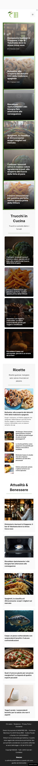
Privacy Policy (26, 724)
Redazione (17, 724)
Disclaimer (19, 726)
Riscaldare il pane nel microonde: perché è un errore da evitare (18, 353)
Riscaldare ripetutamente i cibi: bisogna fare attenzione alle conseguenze (17, 109)
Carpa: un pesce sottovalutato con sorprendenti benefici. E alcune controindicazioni (18, 638)
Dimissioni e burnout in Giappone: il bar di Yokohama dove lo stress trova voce (18, 41)
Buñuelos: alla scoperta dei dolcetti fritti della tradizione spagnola (17, 75)
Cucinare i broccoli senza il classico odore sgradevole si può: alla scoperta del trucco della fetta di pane (18, 169)
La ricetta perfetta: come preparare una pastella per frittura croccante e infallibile (24, 446)
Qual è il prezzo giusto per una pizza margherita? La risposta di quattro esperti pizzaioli (19, 675)
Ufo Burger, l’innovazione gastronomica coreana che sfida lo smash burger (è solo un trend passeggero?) (24, 435)
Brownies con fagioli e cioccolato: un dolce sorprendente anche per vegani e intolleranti (16, 322)
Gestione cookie (33, 764)
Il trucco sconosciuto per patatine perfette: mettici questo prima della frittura (18, 199)
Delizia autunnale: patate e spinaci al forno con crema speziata (24, 468)
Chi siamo (9, 724)
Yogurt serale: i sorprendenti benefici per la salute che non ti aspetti (17, 712)
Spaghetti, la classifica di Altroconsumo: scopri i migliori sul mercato (18, 139)
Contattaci (19, 752)
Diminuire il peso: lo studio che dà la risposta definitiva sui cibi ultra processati (24, 457)
